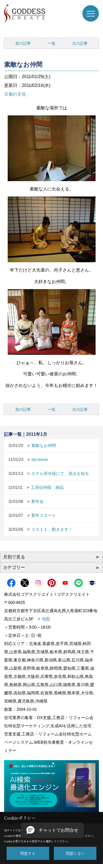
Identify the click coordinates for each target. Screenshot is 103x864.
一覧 (51, 43)
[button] (52, 830)
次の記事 (80, 43)
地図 (46, 619)
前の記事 (23, 43)
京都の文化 (15, 94)
